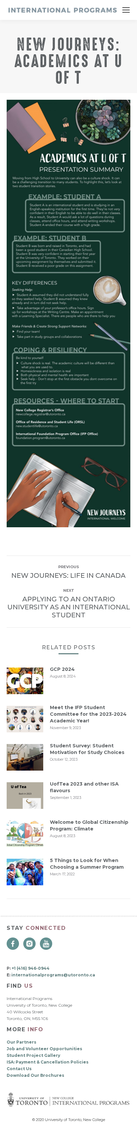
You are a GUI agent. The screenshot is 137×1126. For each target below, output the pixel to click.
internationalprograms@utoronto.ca (53, 974)
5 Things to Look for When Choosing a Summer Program (87, 863)
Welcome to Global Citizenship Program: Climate (89, 825)
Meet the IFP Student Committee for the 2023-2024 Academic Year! (88, 714)
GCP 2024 (62, 669)
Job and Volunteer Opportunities (44, 1048)
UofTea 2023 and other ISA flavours (84, 787)
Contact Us (19, 1068)
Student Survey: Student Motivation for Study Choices (87, 749)
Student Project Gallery (33, 1055)
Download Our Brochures (35, 1075)
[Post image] (25, 681)
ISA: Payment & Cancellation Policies (47, 1062)
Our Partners (21, 1042)
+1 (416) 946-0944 (31, 968)
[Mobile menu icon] (126, 10)
